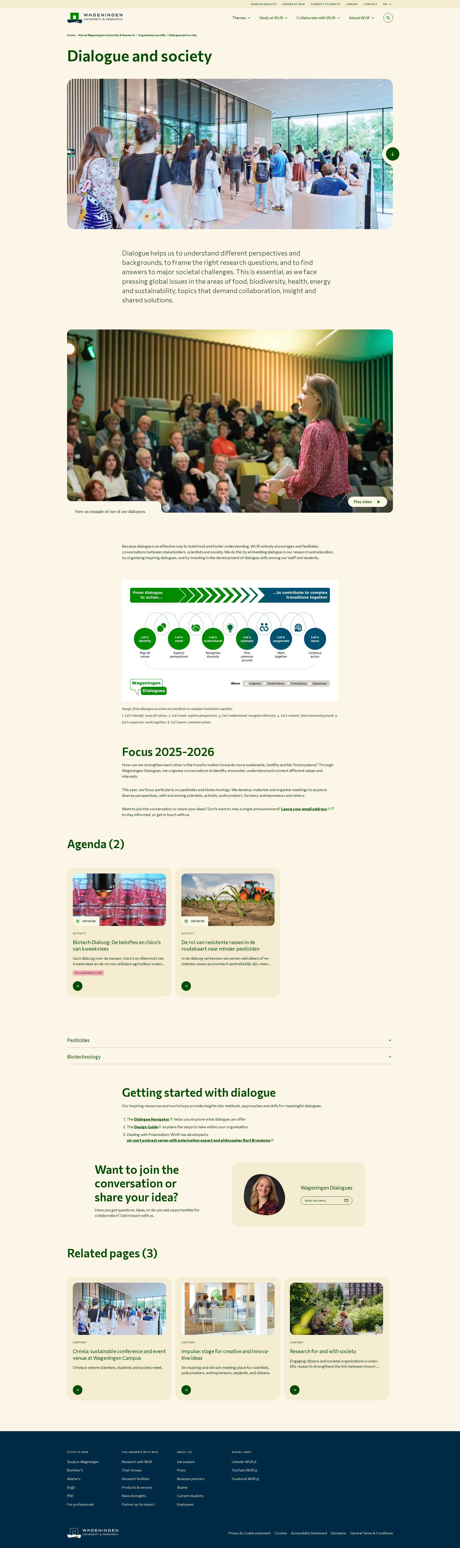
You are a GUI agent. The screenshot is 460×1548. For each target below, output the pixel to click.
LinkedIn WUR (242, 1462)
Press (181, 1470)
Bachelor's (75, 1470)
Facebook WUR (244, 1479)
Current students (325, 4)
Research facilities (136, 1479)
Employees (185, 1504)
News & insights (134, 1496)
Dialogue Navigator (151, 1119)
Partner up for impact (138, 1504)
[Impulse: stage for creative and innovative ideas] (186, 1390)
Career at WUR (293, 4)
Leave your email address (304, 808)
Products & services (137, 1487)
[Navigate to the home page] (94, 17)
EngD (71, 1487)
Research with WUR (137, 1462)
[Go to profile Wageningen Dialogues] (264, 1194)
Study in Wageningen (83, 1462)
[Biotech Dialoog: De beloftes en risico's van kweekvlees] (77, 986)
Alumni (182, 1487)
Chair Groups (132, 1470)
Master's (73, 1479)
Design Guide (146, 1126)
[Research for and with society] (294, 1390)
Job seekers (186, 1462)
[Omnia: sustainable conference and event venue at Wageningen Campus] (77, 1390)
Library (352, 4)
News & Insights (263, 4)
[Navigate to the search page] (388, 18)
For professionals (80, 1504)
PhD (70, 1496)
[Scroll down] (392, 154)
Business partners (190, 1479)
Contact (371, 4)
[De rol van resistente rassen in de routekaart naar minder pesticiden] (186, 986)
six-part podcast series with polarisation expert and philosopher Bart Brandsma (198, 1140)
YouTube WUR (243, 1470)
